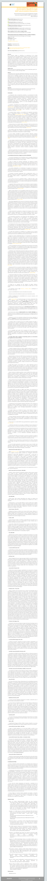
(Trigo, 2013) (29, 127)
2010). (25, 114)
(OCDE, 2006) (18, 110)
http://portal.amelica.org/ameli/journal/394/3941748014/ (20, 47)
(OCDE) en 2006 (11, 106)
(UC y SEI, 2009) (10, 422)
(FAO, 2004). (10, 265)
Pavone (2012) (24, 122)
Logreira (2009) (14, 299)
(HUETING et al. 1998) (17, 166)
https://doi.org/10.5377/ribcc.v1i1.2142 (17, 48)
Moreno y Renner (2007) (26, 288)
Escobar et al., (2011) (15, 451)
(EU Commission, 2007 (19, 114)
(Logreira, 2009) (20, 188)
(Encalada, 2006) (27, 229)
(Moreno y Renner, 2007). (16, 243)
